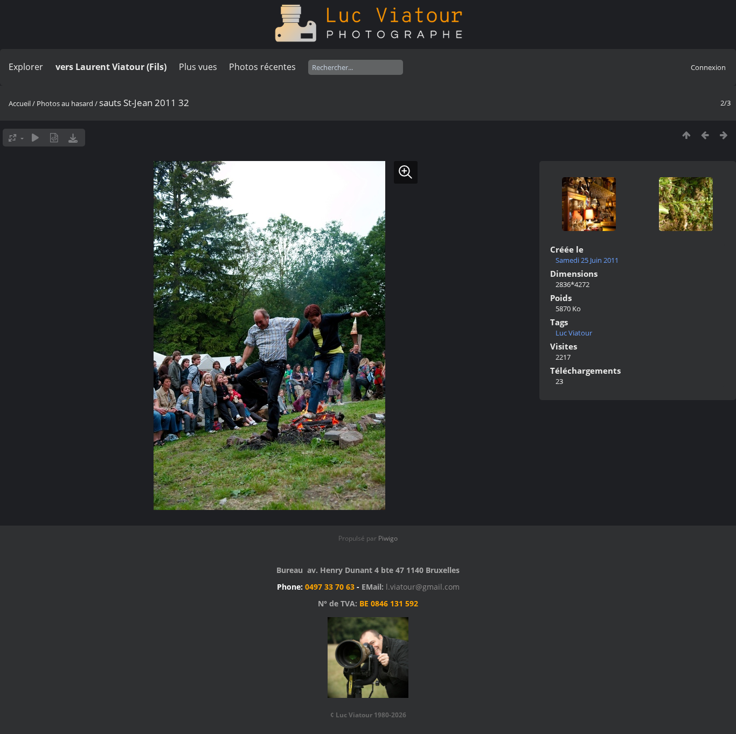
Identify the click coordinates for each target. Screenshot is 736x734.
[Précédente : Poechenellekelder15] (705, 135)
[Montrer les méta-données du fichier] (54, 137)
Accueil (20, 103)
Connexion (708, 67)
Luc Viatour (574, 333)
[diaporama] (35, 137)
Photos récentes (262, 67)
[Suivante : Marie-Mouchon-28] (723, 135)
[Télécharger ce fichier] (73, 137)
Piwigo (388, 538)
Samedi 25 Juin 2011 (587, 260)
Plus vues (198, 67)
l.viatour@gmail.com (423, 587)
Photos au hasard (65, 103)
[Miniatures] (686, 135)
